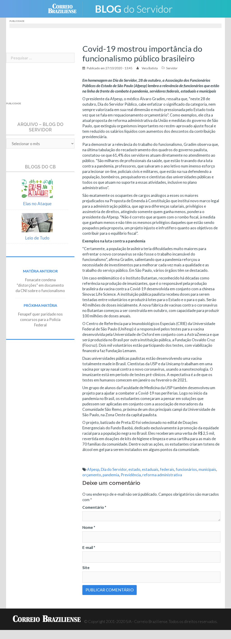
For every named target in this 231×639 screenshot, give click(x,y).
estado (134, 469)
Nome (88, 527)
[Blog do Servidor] (133, 8)
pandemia (111, 474)
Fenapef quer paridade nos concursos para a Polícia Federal (40, 319)
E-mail (88, 547)
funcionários (186, 469)
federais (167, 469)
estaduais (150, 469)
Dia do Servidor (114, 469)
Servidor (172, 68)
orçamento (91, 474)
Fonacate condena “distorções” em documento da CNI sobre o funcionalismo (40, 285)
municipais (207, 469)
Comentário (94, 507)
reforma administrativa (162, 474)
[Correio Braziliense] (65, 8)
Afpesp (93, 469)
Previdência (131, 474)
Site (86, 567)
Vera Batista (150, 68)
